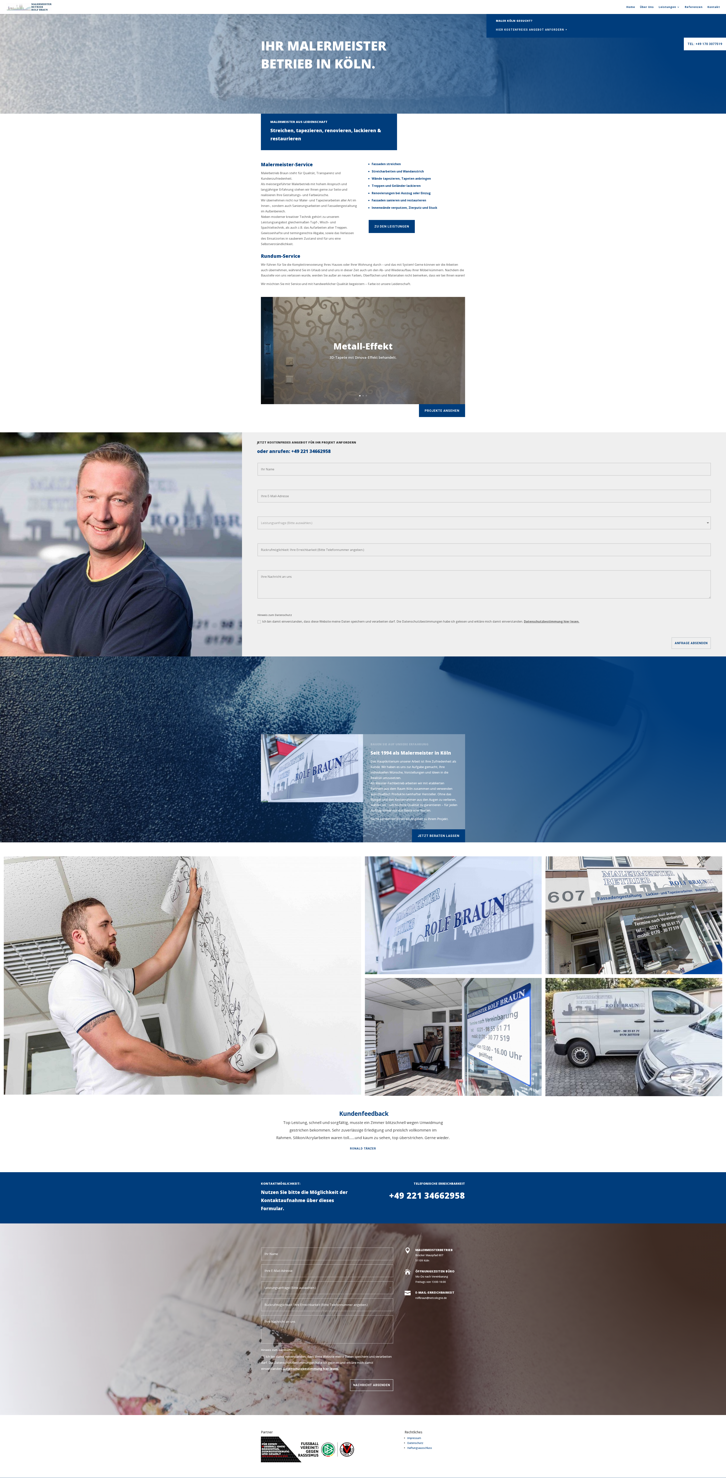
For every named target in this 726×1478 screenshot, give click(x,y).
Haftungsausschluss (419, 1448)
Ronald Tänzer (363, 1148)
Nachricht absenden (371, 1385)
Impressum (414, 1438)
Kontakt (713, 7)
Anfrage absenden (691, 643)
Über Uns (647, 7)
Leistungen (667, 7)
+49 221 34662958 (311, 451)
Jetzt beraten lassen (438, 836)
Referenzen (694, 7)
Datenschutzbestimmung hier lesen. (551, 621)
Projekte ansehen (442, 410)
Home (630, 7)
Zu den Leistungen (391, 226)
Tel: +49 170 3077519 (705, 44)
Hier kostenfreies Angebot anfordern (530, 29)
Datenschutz (415, 1443)
